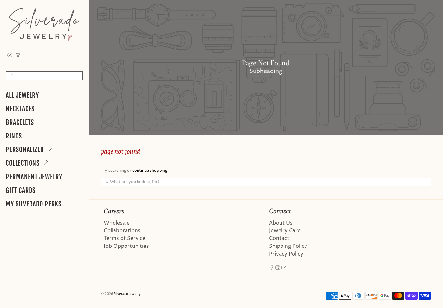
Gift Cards (21, 190)
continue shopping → (152, 170)
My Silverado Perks (34, 204)
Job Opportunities (126, 246)
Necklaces (20, 109)
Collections (23, 163)
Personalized (25, 150)
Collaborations (122, 230)
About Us (281, 222)
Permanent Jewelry (34, 177)
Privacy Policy (286, 254)
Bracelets (20, 122)
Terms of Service (124, 238)
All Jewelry (22, 95)
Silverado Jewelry (127, 294)
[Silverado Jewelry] (44, 24)
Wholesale (117, 222)
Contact (279, 238)
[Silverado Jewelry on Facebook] (271, 268)
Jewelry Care (285, 230)
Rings (14, 136)
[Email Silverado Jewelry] (283, 268)
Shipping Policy (288, 246)
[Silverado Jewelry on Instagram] (277, 268)
